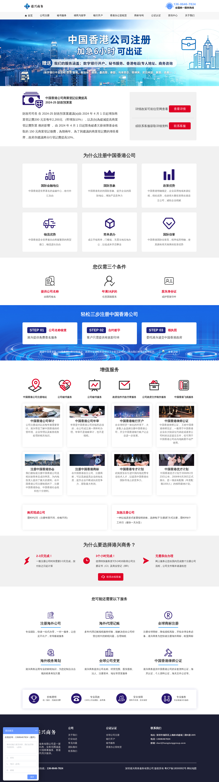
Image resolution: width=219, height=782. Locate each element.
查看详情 (180, 108)
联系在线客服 (114, 577)
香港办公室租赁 (118, 15)
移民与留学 (80, 15)
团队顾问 (72, 747)
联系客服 (180, 126)
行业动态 (72, 739)
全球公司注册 (112, 735)
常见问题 (72, 743)
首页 (30, 15)
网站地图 (192, 768)
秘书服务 (110, 743)
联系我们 (72, 751)
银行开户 (110, 739)
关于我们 (190, 15)
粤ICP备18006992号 (175, 768)
